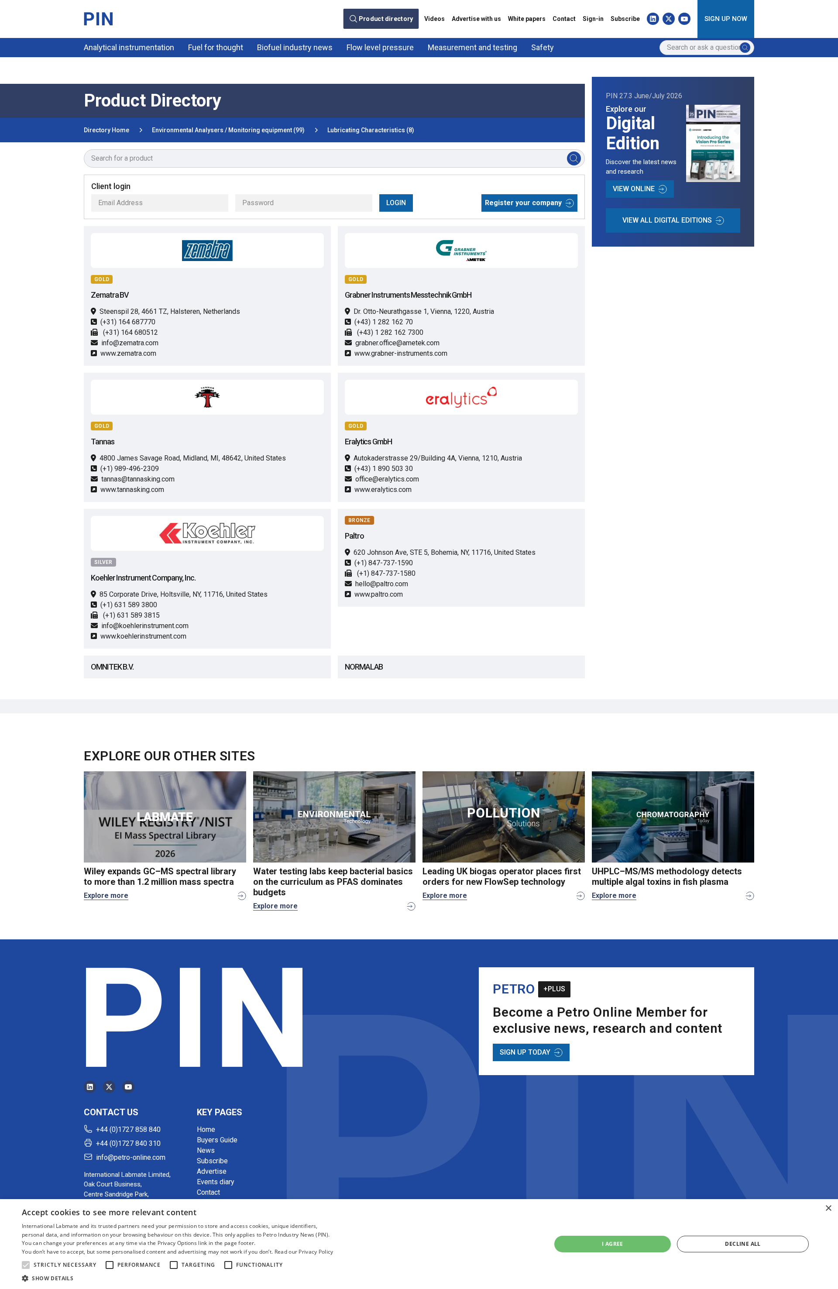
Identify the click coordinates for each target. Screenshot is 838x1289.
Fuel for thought (215, 47)
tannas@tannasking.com (138, 479)
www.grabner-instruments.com (400, 353)
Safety (542, 47)
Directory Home (106, 130)
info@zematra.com (129, 343)
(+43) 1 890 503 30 (383, 468)
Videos (434, 18)
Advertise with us (476, 18)
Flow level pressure (380, 47)
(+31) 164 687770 (127, 322)
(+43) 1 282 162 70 (383, 322)
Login (396, 203)
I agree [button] (612, 1244)
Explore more (106, 895)
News (206, 1150)
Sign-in (593, 18)
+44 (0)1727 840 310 (128, 1143)
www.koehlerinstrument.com (143, 636)
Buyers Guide (217, 1140)
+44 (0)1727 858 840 (128, 1129)
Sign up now (725, 19)
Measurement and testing (472, 47)
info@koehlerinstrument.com (145, 626)
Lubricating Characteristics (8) (370, 130)
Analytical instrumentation (129, 47)
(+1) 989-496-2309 (129, 468)
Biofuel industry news (295, 47)
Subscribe (625, 18)
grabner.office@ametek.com (397, 343)
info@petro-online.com (130, 1157)
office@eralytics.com (387, 479)
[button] (25, 1265)
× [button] (828, 1208)
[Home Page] (98, 18)
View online (634, 189)
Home (206, 1129)
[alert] (419, 1244)
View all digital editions (667, 220)
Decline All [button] (742, 1244)
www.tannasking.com (132, 489)
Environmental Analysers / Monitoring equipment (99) (228, 130)
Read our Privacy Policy (304, 1251)
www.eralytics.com (383, 489)
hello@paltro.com (381, 584)
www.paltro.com (378, 594)
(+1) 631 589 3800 (128, 605)
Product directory (386, 18)
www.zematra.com (128, 353)
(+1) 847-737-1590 (383, 563)
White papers (527, 18)
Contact (564, 18)
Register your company (523, 203)
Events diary (215, 1182)
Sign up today (525, 1052)
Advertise (212, 1171)
